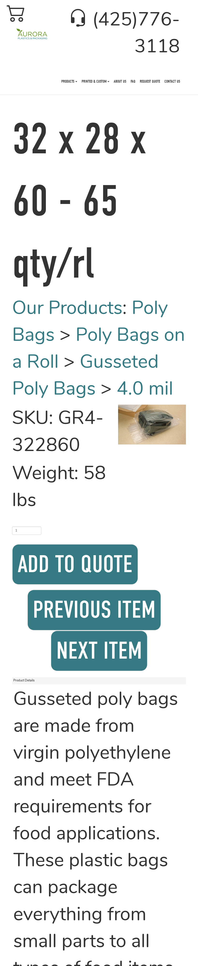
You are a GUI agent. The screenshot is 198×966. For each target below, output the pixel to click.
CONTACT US (172, 81)
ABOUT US (120, 81)
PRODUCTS (68, 81)
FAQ (133, 81)
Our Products (67, 309)
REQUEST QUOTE (150, 81)
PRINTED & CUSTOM (94, 81)
